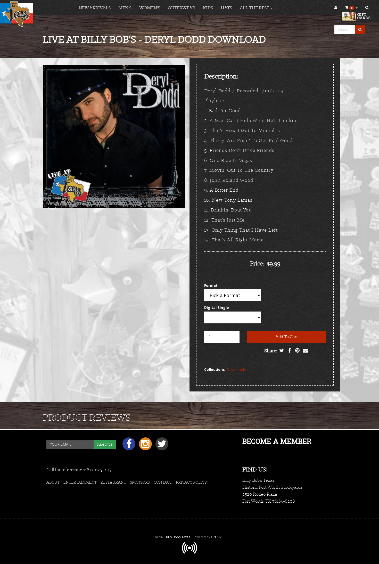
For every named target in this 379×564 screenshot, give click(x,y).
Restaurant (113, 482)
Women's (149, 8)
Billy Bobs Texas (178, 537)
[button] (351, 7)
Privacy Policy (191, 482)
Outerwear (181, 8)
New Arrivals (95, 8)
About (53, 482)
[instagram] (144, 445)
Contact (163, 482)
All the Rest (255, 8)
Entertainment (80, 482)
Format (211, 285)
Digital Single (216, 307)
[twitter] (160, 445)
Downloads (236, 369)
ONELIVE (217, 537)
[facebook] (128, 445)
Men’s (124, 8)
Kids (208, 8)
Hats (226, 8)
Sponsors (140, 482)
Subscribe (105, 444)
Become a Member (276, 441)
